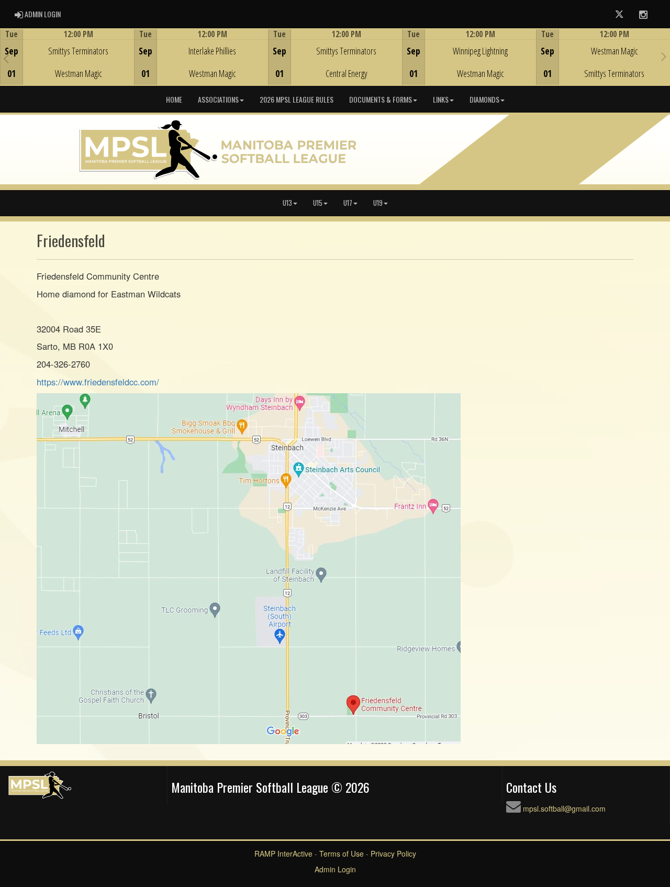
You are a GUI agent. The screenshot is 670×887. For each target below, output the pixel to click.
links (441, 99)
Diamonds (484, 99)
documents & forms (380, 99)
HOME (174, 99)
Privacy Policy (393, 853)
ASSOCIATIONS (218, 99)
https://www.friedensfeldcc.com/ (98, 381)
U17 (347, 203)
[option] (67, 57)
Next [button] (664, 56)
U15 (317, 203)
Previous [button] (6, 58)
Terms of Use (341, 853)
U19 (378, 203)
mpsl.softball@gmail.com (564, 808)
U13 (287, 203)
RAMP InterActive (283, 853)
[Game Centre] (67, 65)
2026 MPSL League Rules (296, 99)
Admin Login (335, 869)
